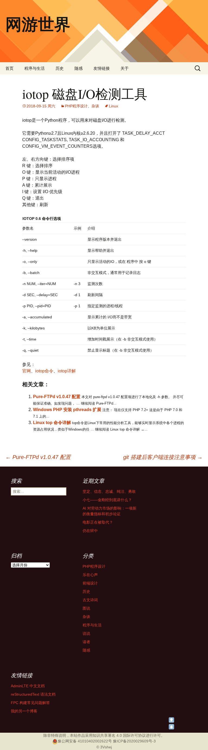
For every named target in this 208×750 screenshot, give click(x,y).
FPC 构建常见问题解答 (30, 703)
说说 (86, 633)
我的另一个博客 (24, 711)
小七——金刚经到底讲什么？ (107, 500)
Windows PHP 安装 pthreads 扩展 (67, 409)
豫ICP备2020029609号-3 (134, 741)
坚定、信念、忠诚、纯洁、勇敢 (109, 491)
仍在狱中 (90, 530)
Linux (113, 106)
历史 (60, 68)
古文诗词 (90, 600)
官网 (26, 371)
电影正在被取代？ (98, 522)
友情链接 (101, 68)
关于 (125, 68)
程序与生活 (34, 68)
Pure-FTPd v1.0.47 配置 (56, 396)
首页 (9, 68)
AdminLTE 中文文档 (28, 686)
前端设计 (90, 583)
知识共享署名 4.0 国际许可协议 (119, 735)
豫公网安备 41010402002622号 (85, 741)
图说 (86, 608)
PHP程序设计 (76, 106)
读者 (86, 642)
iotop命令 (44, 371)
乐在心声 (90, 575)
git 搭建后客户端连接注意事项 (163, 457)
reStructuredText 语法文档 (33, 694)
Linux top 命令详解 (52, 422)
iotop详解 (67, 371)
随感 (78, 68)
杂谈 (95, 106)
